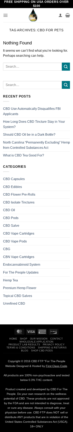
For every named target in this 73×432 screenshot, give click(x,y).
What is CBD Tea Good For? (23, 155)
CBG (6, 249)
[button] (5, 15)
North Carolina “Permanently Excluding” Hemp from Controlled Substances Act (36, 145)
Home (13, 338)
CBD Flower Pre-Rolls (19, 194)
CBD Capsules (14, 179)
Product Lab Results (24, 344)
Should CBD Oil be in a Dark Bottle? (29, 134)
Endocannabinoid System (21, 264)
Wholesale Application (36, 341)
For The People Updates (21, 272)
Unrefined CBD (14, 303)
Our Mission (39, 338)
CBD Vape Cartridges (18, 233)
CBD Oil (9, 210)
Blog (24, 350)
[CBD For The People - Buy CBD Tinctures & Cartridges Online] (33, 15)
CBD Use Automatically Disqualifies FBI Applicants (32, 111)
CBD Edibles (12, 187)
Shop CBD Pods (42, 350)
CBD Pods (10, 218)
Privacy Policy (54, 344)
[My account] (60, 15)
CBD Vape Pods (15, 241)
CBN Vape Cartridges (18, 257)
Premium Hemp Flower (19, 288)
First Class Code (56, 366)
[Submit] (66, 66)
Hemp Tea (10, 280)
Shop (23, 338)
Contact (56, 338)
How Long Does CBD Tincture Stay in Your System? (34, 124)
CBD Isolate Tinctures (18, 202)
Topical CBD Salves (17, 296)
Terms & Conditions (20, 347)
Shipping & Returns (52, 347)
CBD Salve (11, 225)
